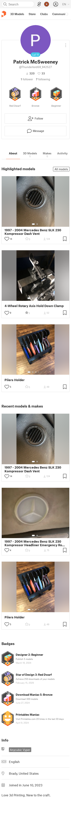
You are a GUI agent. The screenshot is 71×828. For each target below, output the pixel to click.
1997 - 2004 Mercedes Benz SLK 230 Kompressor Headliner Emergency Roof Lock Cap (35, 543)
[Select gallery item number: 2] (37, 224)
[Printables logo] (4, 14)
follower (27, 79)
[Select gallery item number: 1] (33, 224)
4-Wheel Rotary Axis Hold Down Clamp (34, 306)
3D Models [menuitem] (17, 14)
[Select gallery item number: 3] (36, 298)
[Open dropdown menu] (65, 43)
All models (61, 169)
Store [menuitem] (32, 14)
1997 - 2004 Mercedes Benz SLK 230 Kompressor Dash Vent (33, 231)
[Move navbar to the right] (67, 14)
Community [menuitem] (60, 14)
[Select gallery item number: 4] (39, 298)
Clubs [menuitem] (44, 14)
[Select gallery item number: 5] (41, 298)
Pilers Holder (15, 380)
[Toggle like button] (7, 239)
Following (43, 79)
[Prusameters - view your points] (46, 4)
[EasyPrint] (39, 4)
